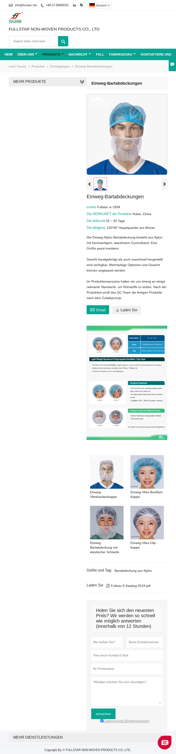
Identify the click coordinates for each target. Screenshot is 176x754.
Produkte (51, 54)
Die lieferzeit (96, 221)
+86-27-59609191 (57, 5)
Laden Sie (126, 310)
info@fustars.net (26, 5)
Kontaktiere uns (156, 54)
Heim (9, 54)
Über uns (25, 54)
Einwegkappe (60, 66)
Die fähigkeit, (97, 228)
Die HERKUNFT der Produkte (109, 214)
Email (98, 309)
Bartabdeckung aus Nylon (133, 570)
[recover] (164, 748)
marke (92, 207)
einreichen (103, 714)
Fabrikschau (120, 54)
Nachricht (78, 54)
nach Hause (17, 66)
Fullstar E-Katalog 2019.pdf (128, 586)
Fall (100, 54)
